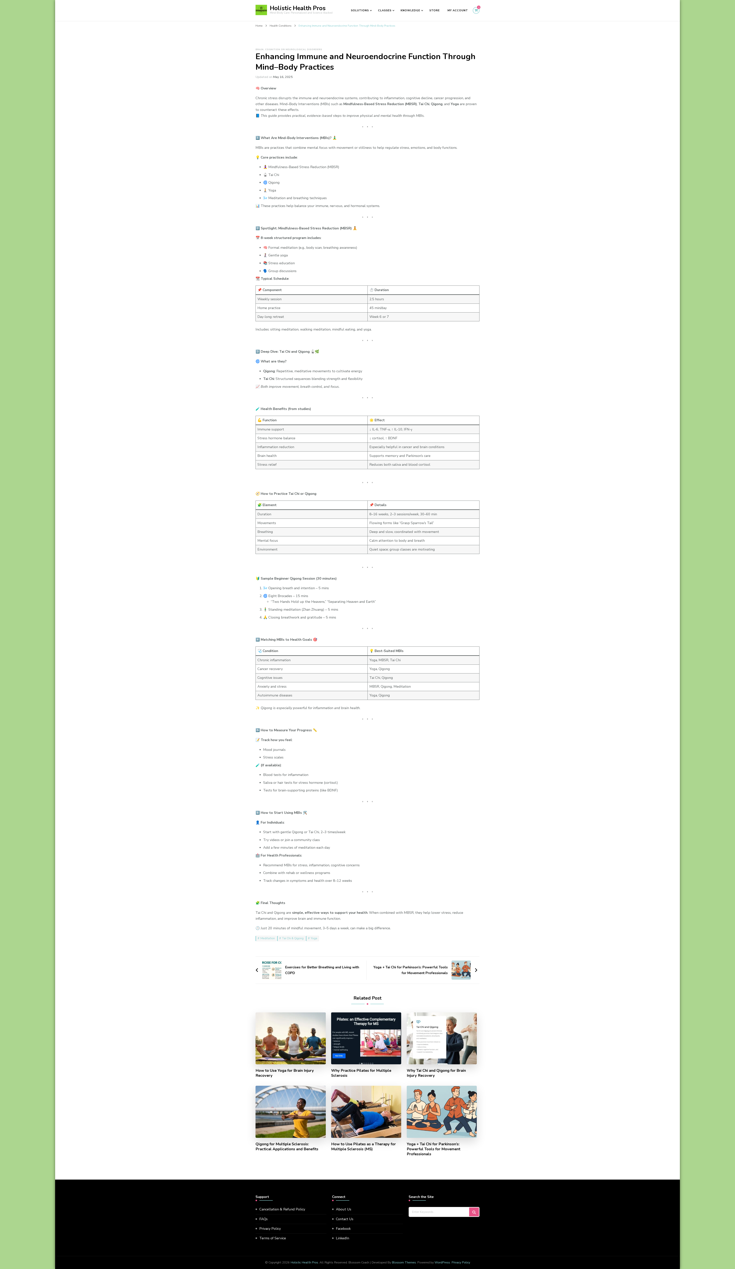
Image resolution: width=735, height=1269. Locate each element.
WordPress (442, 1262)
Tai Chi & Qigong (293, 938)
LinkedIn (342, 1238)
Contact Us (344, 1219)
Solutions (360, 10)
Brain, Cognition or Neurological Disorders (289, 49)
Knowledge (410, 10)
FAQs (263, 1219)
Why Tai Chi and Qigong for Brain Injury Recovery (436, 1073)
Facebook (343, 1228)
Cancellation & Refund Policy (282, 1209)
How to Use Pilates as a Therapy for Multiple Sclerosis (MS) (363, 1147)
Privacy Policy (270, 1228)
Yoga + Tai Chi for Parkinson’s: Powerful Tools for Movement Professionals (433, 1149)
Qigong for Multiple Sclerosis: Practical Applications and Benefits (287, 1147)
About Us (343, 1209)
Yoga (314, 938)
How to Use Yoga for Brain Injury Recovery (285, 1073)
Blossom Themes (404, 1262)
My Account (458, 10)
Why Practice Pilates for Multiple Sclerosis (361, 1073)
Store (434, 10)
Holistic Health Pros (298, 8)
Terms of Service (272, 1238)
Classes (384, 10)
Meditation (267, 938)
